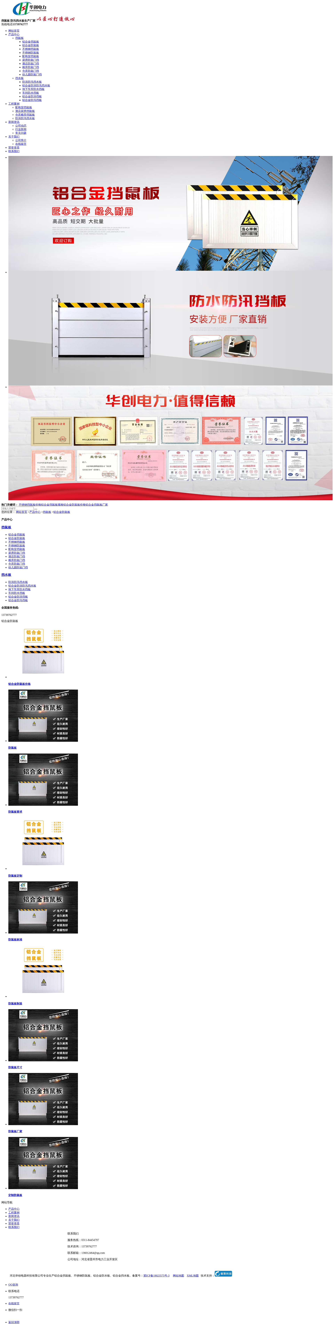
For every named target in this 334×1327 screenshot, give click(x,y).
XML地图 (193, 1275)
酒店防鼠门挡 (30, 63)
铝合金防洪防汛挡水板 (36, 85)
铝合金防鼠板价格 (74, 504)
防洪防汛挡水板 (32, 81)
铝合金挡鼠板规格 (52, 504)
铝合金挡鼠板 (30, 41)
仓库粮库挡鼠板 (25, 114)
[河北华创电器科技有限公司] (25, 14)
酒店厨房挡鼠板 (25, 111)
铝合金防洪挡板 (32, 96)
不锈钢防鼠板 (30, 52)
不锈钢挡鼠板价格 (30, 504)
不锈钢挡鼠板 (30, 48)
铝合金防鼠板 (30, 45)
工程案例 (13, 103)
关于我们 (13, 136)
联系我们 (13, 151)
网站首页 (13, 30)
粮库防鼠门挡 (30, 67)
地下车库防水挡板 (33, 89)
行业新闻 (20, 129)
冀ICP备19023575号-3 (156, 1275)
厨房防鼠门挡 (30, 59)
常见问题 (20, 132)
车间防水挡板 (30, 92)
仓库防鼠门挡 (30, 70)
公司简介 (20, 140)
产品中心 (13, 34)
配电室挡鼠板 (30, 56)
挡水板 (19, 78)
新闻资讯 (13, 121)
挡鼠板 (19, 38)
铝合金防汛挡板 (32, 100)
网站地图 (178, 1275)
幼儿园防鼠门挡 (32, 74)
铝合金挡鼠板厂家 (97, 504)
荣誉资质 (13, 147)
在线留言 (20, 143)
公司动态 (20, 125)
